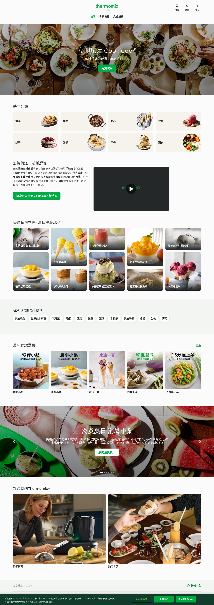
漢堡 (101, 318)
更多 (198, 345)
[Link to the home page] (107, 7)
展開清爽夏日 (106, 452)
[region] (107, 599)
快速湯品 (20, 318)
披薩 (90, 318)
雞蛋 (68, 318)
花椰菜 (56, 318)
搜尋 (93, 16)
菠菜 (79, 318)
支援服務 (118, 16)
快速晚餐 (129, 318)
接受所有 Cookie (185, 599)
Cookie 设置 (141, 599)
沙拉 (153, 318)
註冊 (187, 10)
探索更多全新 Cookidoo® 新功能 (36, 196)
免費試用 (107, 68)
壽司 (164, 318)
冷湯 (142, 318)
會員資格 (104, 16)
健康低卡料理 (38, 318)
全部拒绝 (164, 599)
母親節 (114, 318)
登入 (197, 10)
